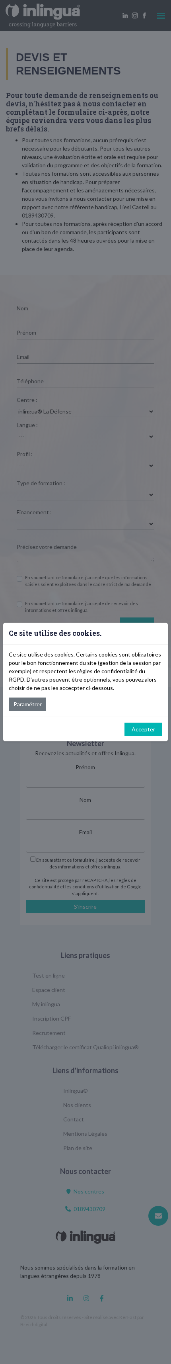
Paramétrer (28, 704)
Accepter (143, 729)
